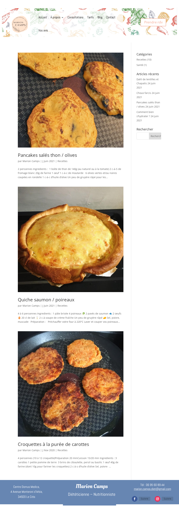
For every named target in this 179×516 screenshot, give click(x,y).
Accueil (42, 17)
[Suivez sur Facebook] (134, 499)
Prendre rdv (153, 22)
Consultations (75, 17)
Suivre (144, 498)
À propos (55, 17)
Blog (100, 17)
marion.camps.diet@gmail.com (152, 489)
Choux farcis (144, 93)
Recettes (62, 161)
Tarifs (90, 17)
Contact (110, 17)
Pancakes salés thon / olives (47, 155)
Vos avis (43, 30)
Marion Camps (31, 161)
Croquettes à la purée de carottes (53, 444)
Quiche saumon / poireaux (46, 299)
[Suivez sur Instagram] (157, 499)
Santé (140, 65)
